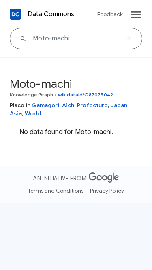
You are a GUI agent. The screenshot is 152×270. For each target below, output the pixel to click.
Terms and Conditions (55, 190)
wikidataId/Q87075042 (85, 94)
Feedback (110, 14)
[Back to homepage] (15, 14)
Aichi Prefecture (85, 105)
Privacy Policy (107, 190)
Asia (16, 113)
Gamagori (45, 105)
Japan (119, 105)
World (33, 113)
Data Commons (51, 14)
